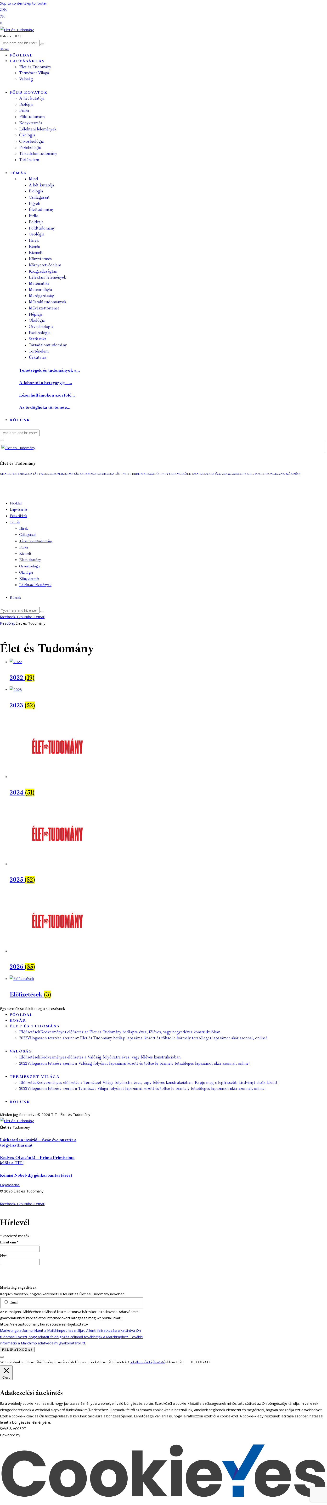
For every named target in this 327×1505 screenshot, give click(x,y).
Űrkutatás (37, 357)
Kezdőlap (8, 623)
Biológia (36, 191)
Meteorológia (40, 289)
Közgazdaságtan (43, 271)
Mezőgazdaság (41, 295)
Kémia (34, 246)
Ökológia (37, 320)
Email (13, 1302)
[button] (9, 474)
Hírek (34, 240)
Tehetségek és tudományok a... (49, 370)
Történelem (39, 351)
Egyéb (34, 203)
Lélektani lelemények (47, 277)
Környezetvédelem (45, 265)
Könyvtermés (40, 258)
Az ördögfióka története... (44, 407)
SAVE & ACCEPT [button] (13, 1428)
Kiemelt (36, 252)
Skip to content (12, 3)
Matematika (39, 283)
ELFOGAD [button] (200, 1362)
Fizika (34, 215)
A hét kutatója (41, 185)
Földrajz (36, 221)
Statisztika (37, 338)
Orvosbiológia (41, 326)
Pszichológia (40, 332)
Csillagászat (39, 197)
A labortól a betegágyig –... (45, 382)
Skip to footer (36, 3)
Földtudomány (42, 228)
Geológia (37, 234)
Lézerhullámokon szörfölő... (47, 395)
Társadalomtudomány (48, 344)
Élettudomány (41, 209)
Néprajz (35, 314)
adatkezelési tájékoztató (147, 1362)
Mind (33, 178)
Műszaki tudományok (47, 301)
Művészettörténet (44, 308)
